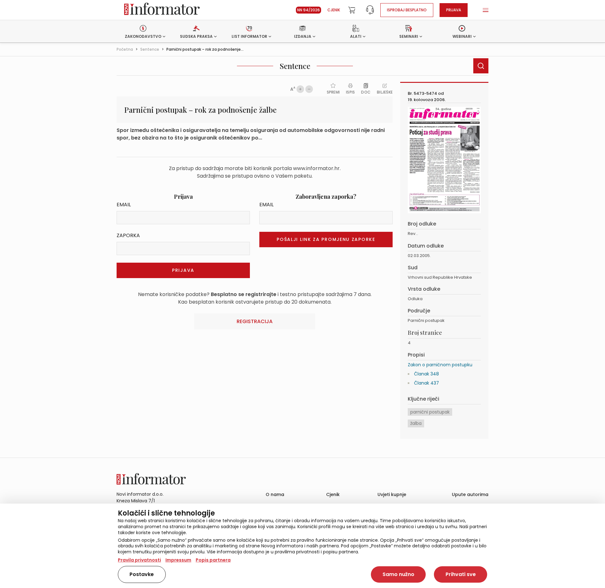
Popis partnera (213, 560)
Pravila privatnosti (139, 560)
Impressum (178, 560)
